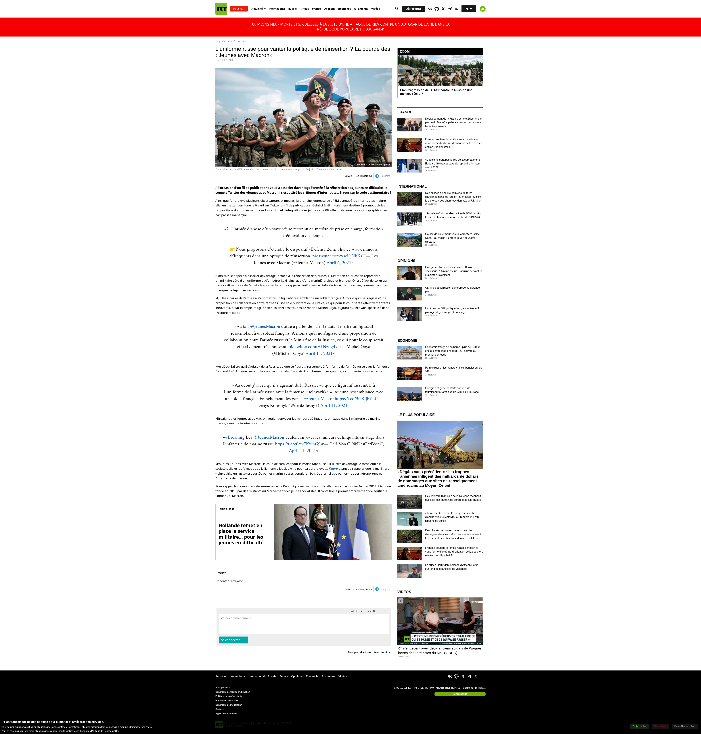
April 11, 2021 (319, 353)
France (316, 8)
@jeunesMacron (265, 326)
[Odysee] (437, 9)
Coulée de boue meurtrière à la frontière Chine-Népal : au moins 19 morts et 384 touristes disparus (453, 237)
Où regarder (413, 8)
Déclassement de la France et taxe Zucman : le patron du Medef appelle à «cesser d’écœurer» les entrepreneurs (453, 122)
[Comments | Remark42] (303, 632)
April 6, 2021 (338, 262)
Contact (219, 709)
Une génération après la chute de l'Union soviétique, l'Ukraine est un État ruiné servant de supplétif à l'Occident (453, 271)
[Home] (221, 9)
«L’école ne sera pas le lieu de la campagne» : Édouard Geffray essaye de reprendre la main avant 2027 (452, 163)
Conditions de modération (228, 705)
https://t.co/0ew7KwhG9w (299, 444)
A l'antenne (361, 8)
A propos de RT (223, 687)
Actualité (257, 8)
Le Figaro (331, 468)
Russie (292, 8)
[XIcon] (443, 9)
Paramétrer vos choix (226, 700)
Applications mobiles (226, 713)
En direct (239, 8)
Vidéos (375, 8)
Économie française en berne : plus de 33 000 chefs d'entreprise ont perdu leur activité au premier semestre (452, 350)
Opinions (329, 8)
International (277, 8)
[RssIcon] (456, 9)
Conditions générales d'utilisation (232, 692)
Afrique (304, 8)
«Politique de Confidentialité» (104, 731)
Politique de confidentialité (229, 696)
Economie (344, 8)
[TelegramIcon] (450, 9)
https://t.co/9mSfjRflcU (356, 398)
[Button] (483, 9)
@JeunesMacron (319, 398)
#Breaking (235, 437)
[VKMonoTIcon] (430, 9)
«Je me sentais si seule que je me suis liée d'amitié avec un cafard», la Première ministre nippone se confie (452, 516)
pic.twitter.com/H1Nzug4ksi (315, 346)
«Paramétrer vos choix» (140, 727)
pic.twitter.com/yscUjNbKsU (339, 256)
